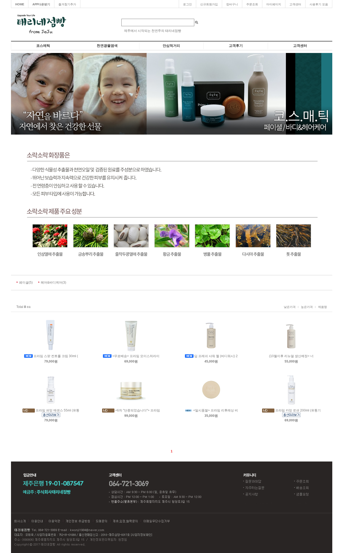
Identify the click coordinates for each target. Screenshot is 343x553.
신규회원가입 (209, 4)
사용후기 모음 (319, 4)
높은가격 (307, 306)
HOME (19, 4)
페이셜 (24, 282)
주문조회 (252, 4)
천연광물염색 (107, 46)
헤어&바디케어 (51, 282)
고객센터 (295, 4)
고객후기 (236, 46)
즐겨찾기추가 (67, 4)
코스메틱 (43, 46)
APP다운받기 (41, 4)
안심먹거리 (171, 46)
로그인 (187, 4)
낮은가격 (290, 306)
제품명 (322, 306)
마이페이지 (273, 4)
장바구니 (232, 4)
